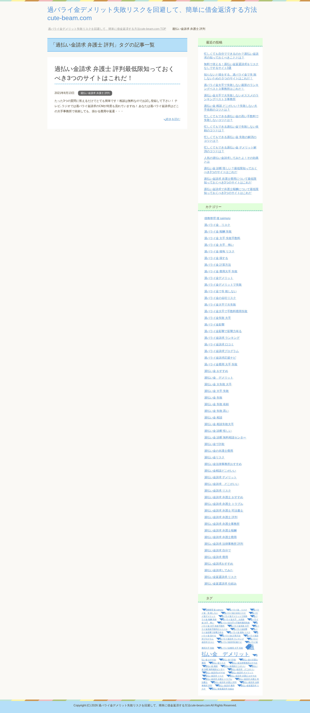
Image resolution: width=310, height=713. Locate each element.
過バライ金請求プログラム (221, 351)
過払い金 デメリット (218, 377)
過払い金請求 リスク (217, 490)
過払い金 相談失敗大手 (219, 424)
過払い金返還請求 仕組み (220, 583)
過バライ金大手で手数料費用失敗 (225, 311)
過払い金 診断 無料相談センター (225, 437)
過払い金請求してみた (218, 570)
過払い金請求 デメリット (220, 477)
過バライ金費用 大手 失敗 (220, 364)
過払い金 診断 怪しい (218, 430)
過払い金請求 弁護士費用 (220, 537)
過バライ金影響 (214, 324)
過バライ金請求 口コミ (219, 344)
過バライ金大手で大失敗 (220, 304)
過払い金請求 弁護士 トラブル (223, 503)
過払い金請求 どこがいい (221, 484)
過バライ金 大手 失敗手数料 (222, 238)
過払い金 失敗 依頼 (216, 404)
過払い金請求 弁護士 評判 (95, 93)
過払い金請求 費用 (216, 557)
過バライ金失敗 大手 (217, 317)
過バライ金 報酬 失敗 (218, 231)
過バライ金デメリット (218, 278)
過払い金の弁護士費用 (218, 450)
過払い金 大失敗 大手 (218, 384)
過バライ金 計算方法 (217, 264)
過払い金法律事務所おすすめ (223, 464)
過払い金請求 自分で (217, 550)
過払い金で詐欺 (214, 444)
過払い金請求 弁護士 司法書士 (223, 510)
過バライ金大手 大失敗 (233, 619)
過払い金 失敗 (213, 397)
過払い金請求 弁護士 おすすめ (223, 497)
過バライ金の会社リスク (220, 297)
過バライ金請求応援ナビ (220, 357)
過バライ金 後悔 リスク (219, 251)
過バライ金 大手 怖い (219, 244)
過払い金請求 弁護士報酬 (220, 530)
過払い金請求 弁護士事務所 (221, 523)
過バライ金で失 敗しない (220, 291)
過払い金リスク (214, 457)
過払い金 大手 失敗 (216, 391)
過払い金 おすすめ (216, 371)
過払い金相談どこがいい (220, 470)
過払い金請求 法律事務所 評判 (223, 543)
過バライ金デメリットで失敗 (223, 284)
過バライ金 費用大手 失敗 (220, 271)
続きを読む (173, 119)
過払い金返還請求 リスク (220, 577)
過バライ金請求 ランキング (221, 337)
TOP (110, 28)
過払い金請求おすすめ (218, 563)
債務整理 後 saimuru (217, 218)
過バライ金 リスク (217, 224)
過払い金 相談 (213, 417)
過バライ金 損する (216, 258)
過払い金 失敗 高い (216, 410)
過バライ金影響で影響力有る (223, 331)
